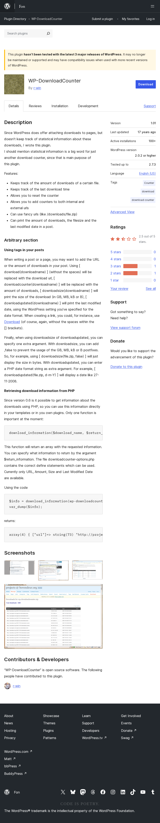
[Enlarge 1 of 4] (29, 566)
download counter (143, 199)
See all (151, 288)
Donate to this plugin (126, 367)
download (148, 191)
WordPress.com (18, 751)
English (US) (147, 173)
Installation (59, 106)
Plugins (48, 730)
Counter (149, 182)
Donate (129, 730)
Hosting (10, 730)
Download (145, 84)
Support (150, 106)
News (8, 723)
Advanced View (122, 212)
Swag (127, 738)
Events (126, 723)
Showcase (51, 716)
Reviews (35, 106)
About (8, 716)
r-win (37, 88)
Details (14, 106)
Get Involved (131, 716)
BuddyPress (15, 773)
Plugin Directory (15, 19)
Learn (86, 716)
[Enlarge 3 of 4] (97, 566)
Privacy (10, 738)
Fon (17, 792)
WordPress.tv (94, 738)
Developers (90, 730)
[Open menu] (153, 6)
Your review (119, 288)
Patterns (49, 738)
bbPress (12, 766)
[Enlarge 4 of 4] (97, 589)
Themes (49, 723)
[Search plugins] (48, 33)
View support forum (125, 328)
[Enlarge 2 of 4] (63, 566)
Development (88, 106)
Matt (10, 759)
